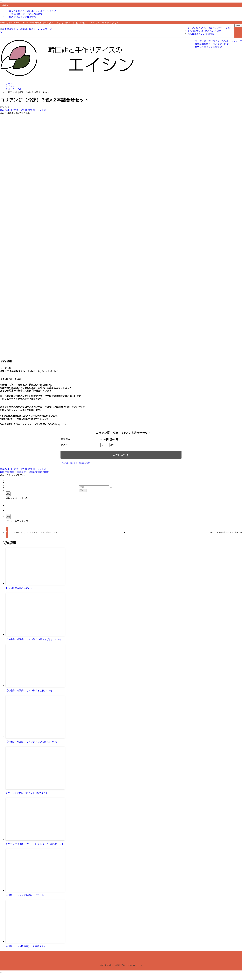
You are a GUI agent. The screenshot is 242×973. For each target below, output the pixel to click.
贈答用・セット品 (37, 110)
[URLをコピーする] (8, 493)
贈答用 (46, 472)
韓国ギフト (23, 472)
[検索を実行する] (111, 487)
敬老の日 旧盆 (8, 110)
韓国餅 (3, 472)
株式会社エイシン (22, 17)
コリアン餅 (22, 110)
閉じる (83, 490)
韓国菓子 (12, 472)
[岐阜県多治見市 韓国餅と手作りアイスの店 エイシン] (28, 32)
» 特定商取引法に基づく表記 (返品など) (75, 463)
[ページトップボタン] (1, 972)
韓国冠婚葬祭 (36, 472)
